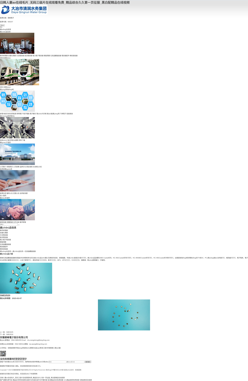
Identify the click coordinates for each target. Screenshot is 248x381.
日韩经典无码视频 (85, 380)
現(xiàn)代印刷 (41, 114)
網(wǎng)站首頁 (5, 29)
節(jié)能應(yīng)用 (53, 114)
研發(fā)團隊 (14, 140)
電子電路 (26, 114)
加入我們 (3, 195)
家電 (1, 114)
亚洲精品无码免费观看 (55, 380)
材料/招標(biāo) (5, 58)
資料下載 (22, 140)
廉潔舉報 (23, 222)
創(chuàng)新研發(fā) (7, 116)
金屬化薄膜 (12, 55)
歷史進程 (29, 167)
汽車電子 (63, 114)
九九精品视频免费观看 (71, 380)
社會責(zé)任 (37, 167)
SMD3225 (9, 332)
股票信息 (3, 193)
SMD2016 (9, 334)
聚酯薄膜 (47, 55)
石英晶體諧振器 (55, 55)
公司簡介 (3, 167)
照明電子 (20, 114)
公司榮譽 (16, 167)
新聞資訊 (10, 167)
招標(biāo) (7, 87)
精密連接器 (74, 55)
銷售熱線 (3, 222)
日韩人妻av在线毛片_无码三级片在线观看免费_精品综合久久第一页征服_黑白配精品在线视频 (65, 2)
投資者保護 (24, 193)
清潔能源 (13, 114)
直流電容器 (28, 55)
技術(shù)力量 (5, 140)
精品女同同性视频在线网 (21, 380)
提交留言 (87, 362)
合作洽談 (16, 222)
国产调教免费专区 (6, 380)
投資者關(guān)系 (6, 169)
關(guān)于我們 (5, 142)
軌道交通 (6, 114)
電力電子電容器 (38, 55)
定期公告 (16, 193)
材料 (1, 87)
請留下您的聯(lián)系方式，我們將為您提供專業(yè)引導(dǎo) (24, 362)
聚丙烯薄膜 (4, 55)
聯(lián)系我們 (5, 198)
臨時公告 (10, 193)
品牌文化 (23, 167)
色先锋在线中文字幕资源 (38, 380)
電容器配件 (65, 55)
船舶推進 (70, 114)
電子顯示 (33, 114)
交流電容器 (20, 55)
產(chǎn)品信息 (5, 32)
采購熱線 (10, 222)
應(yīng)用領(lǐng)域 (7, 89)
